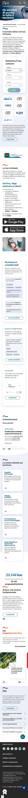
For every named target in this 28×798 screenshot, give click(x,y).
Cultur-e (11, 786)
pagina (9, 215)
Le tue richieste (21, 24)
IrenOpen (15, 211)
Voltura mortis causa (12, 351)
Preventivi (16, 354)
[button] (20, 3)
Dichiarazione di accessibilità (12, 766)
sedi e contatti (7, 754)
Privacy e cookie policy (10, 762)
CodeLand (19, 786)
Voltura (8, 348)
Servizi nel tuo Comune (9, 24)
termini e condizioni (9, 758)
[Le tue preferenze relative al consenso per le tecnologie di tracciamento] (2, 796)
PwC (15, 786)
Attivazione (9, 354)
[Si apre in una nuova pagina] (5, 794)
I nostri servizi (6, 6)
